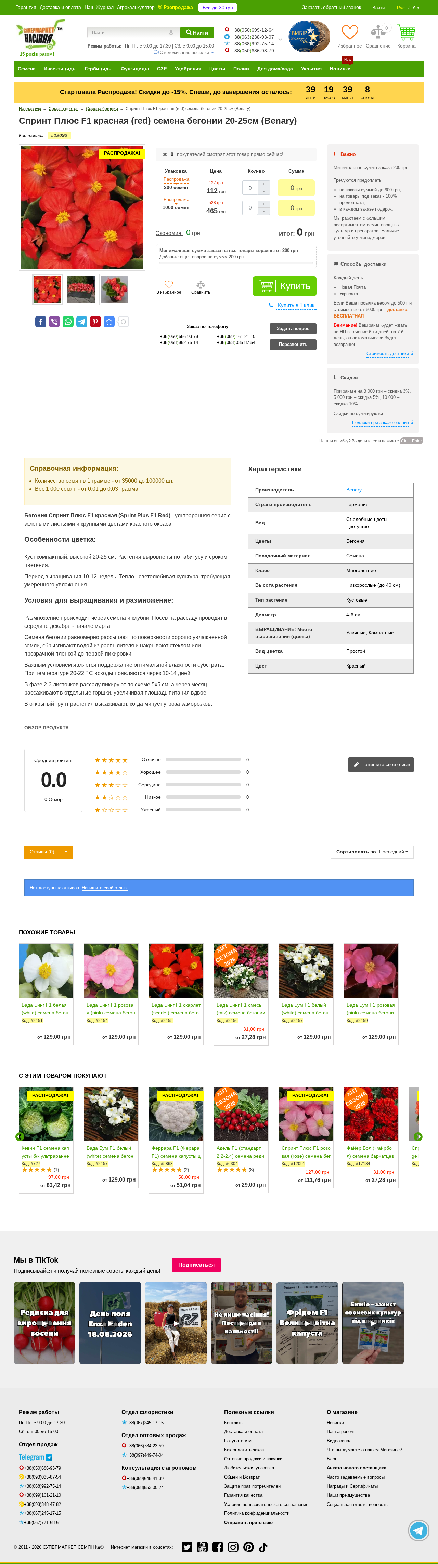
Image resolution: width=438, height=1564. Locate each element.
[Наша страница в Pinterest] (248, 1547)
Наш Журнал (99, 7)
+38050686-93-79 (253, 50)
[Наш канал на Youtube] (202, 1547)
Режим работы (39, 1412)
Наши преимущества (348, 1495)
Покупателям (238, 1440)
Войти (378, 7)
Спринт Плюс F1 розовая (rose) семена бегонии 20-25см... (306, 1156)
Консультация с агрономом (159, 1468)
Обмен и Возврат (242, 1477)
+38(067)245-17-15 (42, 1513)
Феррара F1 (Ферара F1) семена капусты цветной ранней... (176, 1156)
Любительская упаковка (249, 1467)
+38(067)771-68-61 (42, 1522)
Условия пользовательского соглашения (266, 1504)
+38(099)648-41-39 (145, 1478)
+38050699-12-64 (253, 30)
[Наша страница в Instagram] (233, 1547)
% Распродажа (175, 7)
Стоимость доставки (387, 353)
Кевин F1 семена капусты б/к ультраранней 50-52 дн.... (45, 1156)
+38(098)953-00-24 (145, 1487)
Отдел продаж (38, 1444)
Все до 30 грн (218, 7)
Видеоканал (339, 1440)
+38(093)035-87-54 (42, 1477)
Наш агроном (340, 1431)
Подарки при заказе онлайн (380, 422)
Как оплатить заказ (244, 1449)
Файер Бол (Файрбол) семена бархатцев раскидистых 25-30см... (370, 1159)
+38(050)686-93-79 (42, 1468)
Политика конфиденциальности (256, 1513)
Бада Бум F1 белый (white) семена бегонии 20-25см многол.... (306, 1012)
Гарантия (25, 7)
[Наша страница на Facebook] (217, 1547)
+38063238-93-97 (253, 37)
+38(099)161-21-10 (42, 1495)
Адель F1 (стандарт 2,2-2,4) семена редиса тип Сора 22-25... (240, 1156)
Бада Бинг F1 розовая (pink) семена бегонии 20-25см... (111, 1012)
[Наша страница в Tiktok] (263, 1547)
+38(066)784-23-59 (145, 1445)
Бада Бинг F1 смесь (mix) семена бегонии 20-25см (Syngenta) (241, 1012)
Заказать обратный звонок (331, 7)
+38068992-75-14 (253, 43)
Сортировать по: (357, 851)
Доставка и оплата (60, 7)
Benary (354, 490)
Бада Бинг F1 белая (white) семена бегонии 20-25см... (45, 1012)
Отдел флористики (147, 1412)
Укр (415, 7)
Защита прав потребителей (252, 1486)
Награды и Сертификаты (352, 1486)
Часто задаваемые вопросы (356, 1477)
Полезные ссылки (249, 1412)
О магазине (342, 1412)
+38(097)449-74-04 (145, 1455)
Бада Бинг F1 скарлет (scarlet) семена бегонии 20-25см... (176, 1012)
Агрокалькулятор (136, 7)
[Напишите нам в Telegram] (418, 1530)
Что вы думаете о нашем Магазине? (364, 1449)
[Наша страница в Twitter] (187, 1547)
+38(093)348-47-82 (42, 1504)
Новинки (335, 1422)
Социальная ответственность (357, 1504)
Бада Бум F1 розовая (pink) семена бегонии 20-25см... (371, 1012)
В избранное (168, 292)
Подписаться (196, 1265)
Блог (332, 1458)
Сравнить (200, 292)
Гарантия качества (243, 1495)
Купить (295, 286)
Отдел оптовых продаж (153, 1435)
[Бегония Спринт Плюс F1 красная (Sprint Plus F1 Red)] (48, 289)
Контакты (233, 1422)
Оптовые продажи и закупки (253, 1458)
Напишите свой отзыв (385, 764)
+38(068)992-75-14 (42, 1486)
